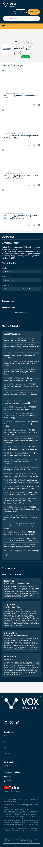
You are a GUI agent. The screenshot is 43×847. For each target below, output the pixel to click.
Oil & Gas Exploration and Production (18, 289)
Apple (9, 781)
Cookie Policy (27, 841)
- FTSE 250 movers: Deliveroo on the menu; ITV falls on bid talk (21, 517)
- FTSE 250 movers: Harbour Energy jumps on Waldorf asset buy (21, 346)
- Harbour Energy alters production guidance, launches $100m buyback (21, 424)
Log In (19, 12)
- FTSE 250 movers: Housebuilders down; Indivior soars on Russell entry (21, 440)
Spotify (9, 776)
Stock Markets (8, 739)
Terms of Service (26, 839)
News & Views (8, 742)
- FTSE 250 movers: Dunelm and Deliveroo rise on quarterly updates (21, 526)
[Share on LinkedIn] (39, 105)
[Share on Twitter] (34, 105)
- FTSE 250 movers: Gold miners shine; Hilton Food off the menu (20, 395)
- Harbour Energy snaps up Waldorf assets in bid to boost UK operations (21, 355)
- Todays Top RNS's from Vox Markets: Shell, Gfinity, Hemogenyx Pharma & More (20, 501)
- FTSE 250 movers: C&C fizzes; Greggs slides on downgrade (20, 461)
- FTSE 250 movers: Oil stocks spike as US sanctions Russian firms (21, 386)
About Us (7, 753)
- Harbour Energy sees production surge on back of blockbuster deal (21, 553)
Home (6, 736)
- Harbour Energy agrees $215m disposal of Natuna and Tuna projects (21, 363)
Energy (7, 271)
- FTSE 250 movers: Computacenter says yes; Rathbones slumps (20, 372)
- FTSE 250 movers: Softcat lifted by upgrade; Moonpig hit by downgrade (20, 432)
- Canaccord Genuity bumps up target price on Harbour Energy (20, 415)
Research (7, 745)
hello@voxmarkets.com (11, 766)
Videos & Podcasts (10, 748)
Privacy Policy (13, 801)
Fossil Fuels (9, 280)
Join (32, 12)
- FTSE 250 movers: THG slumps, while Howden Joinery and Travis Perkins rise (21, 509)
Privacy (35, 839)
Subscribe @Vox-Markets (12, 791)
